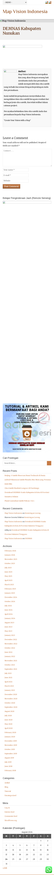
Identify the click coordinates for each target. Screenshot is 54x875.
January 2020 (10, 737)
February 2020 (10, 732)
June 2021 (8, 678)
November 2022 (11, 644)
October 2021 (10, 665)
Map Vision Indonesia (25, 11)
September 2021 (11, 669)
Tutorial (8, 791)
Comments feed (11, 816)
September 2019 (11, 754)
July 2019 (8, 762)
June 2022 (8, 652)
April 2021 (8, 682)
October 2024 (10, 601)
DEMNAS (28, 538)
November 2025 (11, 559)
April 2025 (8, 580)
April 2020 (9, 728)
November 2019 (11, 745)
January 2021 (10, 690)
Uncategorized (10, 795)
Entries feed (9, 812)
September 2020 (11, 707)
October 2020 (10, 703)
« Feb (5, 868)
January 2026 (10, 555)
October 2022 (10, 648)
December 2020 (11, 694)
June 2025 (8, 572)
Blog (6, 787)
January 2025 (10, 593)
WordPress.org (11, 820)
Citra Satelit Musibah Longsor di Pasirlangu (22, 488)
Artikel (7, 783)
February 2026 (10, 551)
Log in (7, 808)
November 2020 (11, 699)
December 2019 (11, 741)
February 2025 (10, 589)
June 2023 (8, 627)
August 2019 (9, 758)
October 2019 (10, 749)
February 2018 (10, 770)
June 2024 (8, 610)
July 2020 (8, 716)
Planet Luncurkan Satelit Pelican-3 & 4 (19, 501)
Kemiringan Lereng (33, 513)
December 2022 (11, 639)
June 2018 (8, 766)
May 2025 (8, 576)
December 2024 (11, 597)
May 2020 (8, 724)
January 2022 (10, 656)
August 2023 (9, 623)
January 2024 (10, 618)
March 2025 (9, 585)
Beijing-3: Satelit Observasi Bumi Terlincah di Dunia (25, 475)
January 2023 (10, 635)
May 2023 (8, 631)
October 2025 (10, 563)
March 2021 (9, 686)
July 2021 (8, 673)
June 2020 (8, 720)
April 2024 (9, 614)
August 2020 (9, 711)
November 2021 (11, 661)
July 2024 (8, 606)
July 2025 (8, 568)
